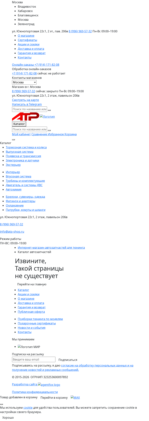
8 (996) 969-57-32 (80, 31)
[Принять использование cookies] (1, 404)
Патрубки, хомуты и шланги (25, 210)
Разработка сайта (25, 384)
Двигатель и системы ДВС (24, 185)
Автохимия (13, 189)
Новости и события (31, 328)
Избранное (56, 134)
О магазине (26, 36)
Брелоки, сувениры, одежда (25, 197)
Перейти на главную (31, 284)
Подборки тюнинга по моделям (40, 319)
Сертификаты (27, 40)
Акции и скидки (28, 44)
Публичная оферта (31, 312)
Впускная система (18, 176)
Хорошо (8, 418)
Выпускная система (19, 152)
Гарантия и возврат (32, 53)
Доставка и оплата (31, 49)
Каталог (19, 124)
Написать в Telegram (27, 104)
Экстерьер (13, 165)
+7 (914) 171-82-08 (35, 65)
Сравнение (39, 134)
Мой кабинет (21, 134)
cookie (28, 408)
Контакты (24, 57)
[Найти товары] (49, 130)
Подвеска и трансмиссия (23, 156)
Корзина (71, 134)
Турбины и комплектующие (25, 181)
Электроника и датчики (22, 160)
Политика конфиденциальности (35, 392)
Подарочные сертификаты (37, 323)
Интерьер (13, 172)
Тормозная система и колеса (26, 147)
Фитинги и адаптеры (20, 201)
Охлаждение (15, 205)
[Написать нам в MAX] (75, 397)
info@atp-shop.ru (12, 232)
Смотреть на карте (25, 100)
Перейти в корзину (54, 398)
